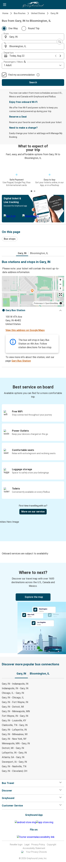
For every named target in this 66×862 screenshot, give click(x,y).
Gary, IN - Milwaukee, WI (15, 734)
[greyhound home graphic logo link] (33, 4)
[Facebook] (12, 837)
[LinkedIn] (15, 837)
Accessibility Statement (34, 848)
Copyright (51, 844)
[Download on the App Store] (44, 822)
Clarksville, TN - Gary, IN (14, 725)
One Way (13, 28)
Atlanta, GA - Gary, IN (13, 757)
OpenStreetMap (51, 303)
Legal (26, 844)
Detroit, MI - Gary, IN (13, 748)
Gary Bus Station (21, 360)
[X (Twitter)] (16, 837)
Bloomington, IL (39, 253)
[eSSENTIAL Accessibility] (36, 837)
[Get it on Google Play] (25, 822)
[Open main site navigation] (4, 4)
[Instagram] (13, 837)
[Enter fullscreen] (60, 294)
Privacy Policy (38, 844)
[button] (33, 37)
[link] (33, 608)
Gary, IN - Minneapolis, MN (16, 711)
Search (33, 82)
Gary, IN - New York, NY (14, 738)
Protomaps (38, 303)
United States (38, 13)
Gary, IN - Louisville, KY (14, 720)
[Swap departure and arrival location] (59, 41)
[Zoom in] (60, 279)
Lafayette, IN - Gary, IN (14, 752)
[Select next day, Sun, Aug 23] (60, 56)
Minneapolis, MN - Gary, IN (16, 743)
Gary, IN (54, 13)
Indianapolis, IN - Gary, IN (15, 688)
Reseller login (16, 844)
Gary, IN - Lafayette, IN (14, 729)
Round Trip (33, 28)
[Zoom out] (60, 284)
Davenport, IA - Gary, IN (14, 761)
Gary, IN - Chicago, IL (13, 697)
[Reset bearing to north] (60, 288)
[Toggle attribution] (61, 303)
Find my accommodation (21, 74)
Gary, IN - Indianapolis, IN (15, 683)
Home (5, 13)
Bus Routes (19, 13)
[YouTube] (14, 837)
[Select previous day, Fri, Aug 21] (56, 56)
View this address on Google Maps (25, 330)
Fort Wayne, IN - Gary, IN (15, 715)
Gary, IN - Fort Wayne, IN (15, 702)
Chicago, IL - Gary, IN (13, 692)
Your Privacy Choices (36, 852)
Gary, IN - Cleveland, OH (14, 771)
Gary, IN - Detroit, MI (13, 706)
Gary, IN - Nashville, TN (14, 766)
